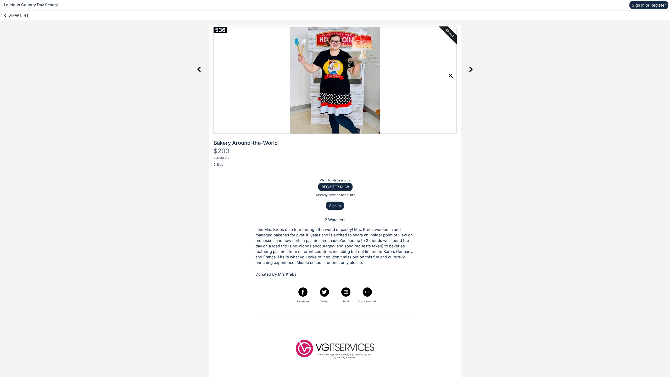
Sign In (335, 205)
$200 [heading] (221, 151)
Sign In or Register (649, 5)
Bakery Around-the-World (246, 143)
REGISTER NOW (335, 187)
